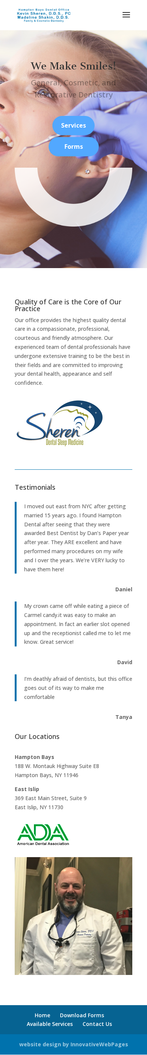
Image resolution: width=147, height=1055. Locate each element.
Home (42, 1015)
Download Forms (82, 1015)
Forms (73, 146)
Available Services (50, 1023)
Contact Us (97, 1023)
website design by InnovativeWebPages (73, 1044)
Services (73, 125)
